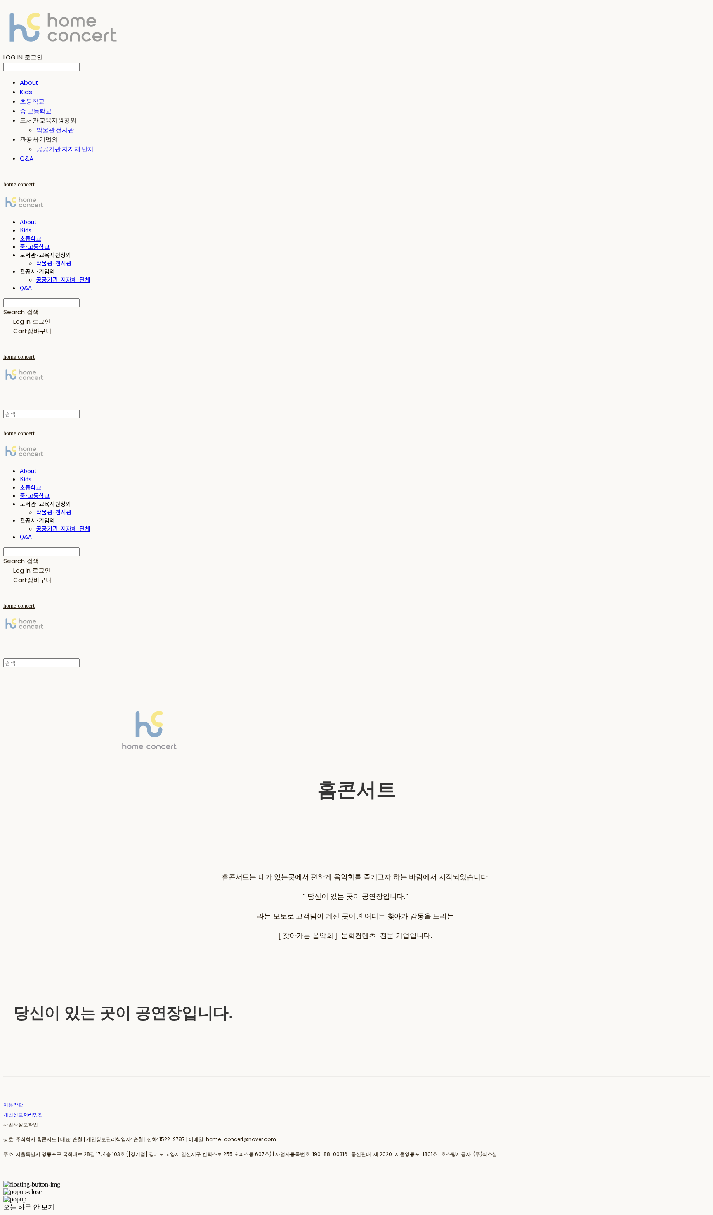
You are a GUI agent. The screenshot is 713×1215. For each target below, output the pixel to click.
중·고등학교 (36, 111)
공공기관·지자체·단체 (65, 148)
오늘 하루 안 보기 (28, 1206)
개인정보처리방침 (23, 1114)
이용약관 (13, 1104)
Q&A (26, 158)
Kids (26, 92)
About (29, 82)
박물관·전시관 (55, 130)
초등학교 (32, 101)
